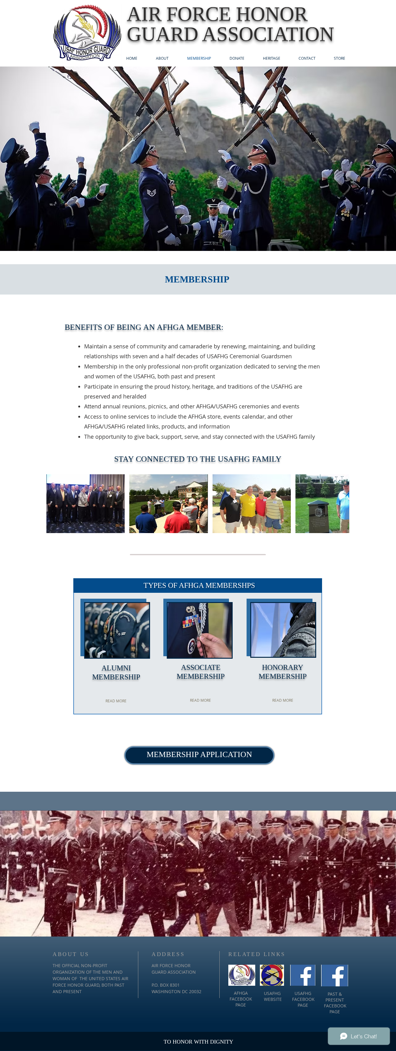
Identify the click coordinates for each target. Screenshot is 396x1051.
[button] (85, 503)
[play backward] (54, 503)
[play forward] (341, 503)
